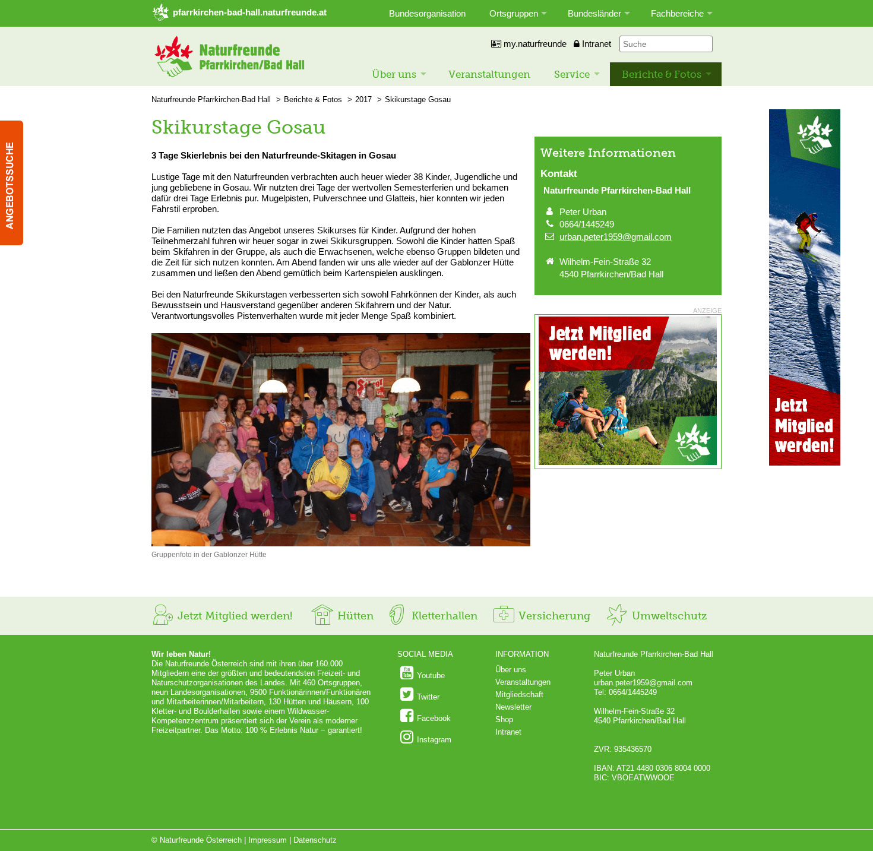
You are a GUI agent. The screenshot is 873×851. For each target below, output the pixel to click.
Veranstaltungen (489, 74)
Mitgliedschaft (519, 694)
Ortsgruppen (513, 13)
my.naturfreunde (534, 44)
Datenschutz (315, 840)
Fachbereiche (677, 13)
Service (572, 74)
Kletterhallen (443, 615)
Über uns (394, 74)
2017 (363, 99)
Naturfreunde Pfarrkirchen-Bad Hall (211, 99)
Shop (504, 719)
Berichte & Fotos (661, 74)
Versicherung (552, 615)
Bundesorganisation (427, 13)
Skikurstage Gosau (418, 99)
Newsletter (513, 707)
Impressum (267, 840)
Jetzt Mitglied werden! (233, 615)
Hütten (354, 615)
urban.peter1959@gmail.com (615, 237)
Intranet (595, 44)
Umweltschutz (668, 615)
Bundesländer (594, 13)
